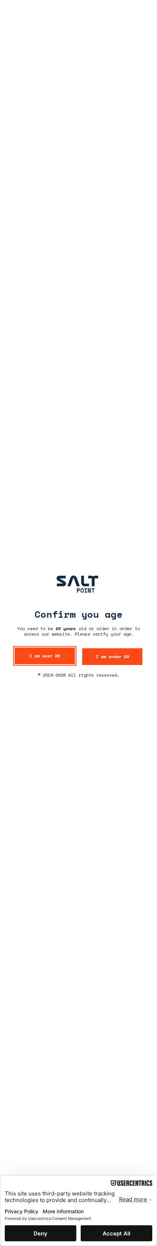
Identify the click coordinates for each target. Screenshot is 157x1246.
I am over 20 (44, 656)
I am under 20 (112, 656)
